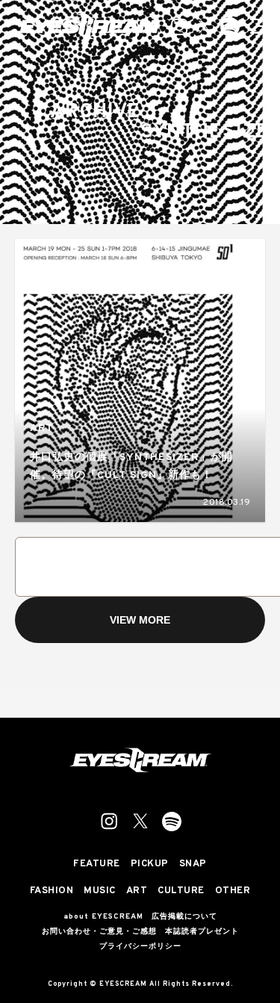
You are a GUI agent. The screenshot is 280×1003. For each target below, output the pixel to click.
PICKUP (150, 864)
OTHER (233, 891)
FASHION (52, 891)
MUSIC (100, 891)
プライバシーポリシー (140, 947)
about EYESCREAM (103, 917)
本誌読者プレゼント (202, 932)
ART (41, 428)
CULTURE (181, 891)
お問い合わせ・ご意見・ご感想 (99, 932)
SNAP (193, 864)
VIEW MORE (140, 620)
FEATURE (96, 864)
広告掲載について (184, 917)
